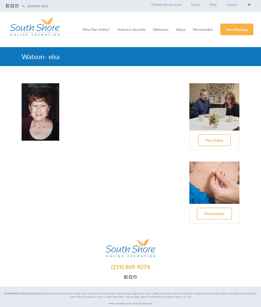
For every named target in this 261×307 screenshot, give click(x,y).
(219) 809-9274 (38, 6)
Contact (232, 4)
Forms (195, 4)
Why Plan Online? (96, 29)
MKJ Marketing (118, 303)
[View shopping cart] (248, 4)
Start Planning (237, 29)
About (180, 29)
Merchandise (203, 29)
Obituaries (161, 29)
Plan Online (214, 140)
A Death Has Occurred (166, 4)
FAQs (213, 4)
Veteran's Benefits (131, 29)
